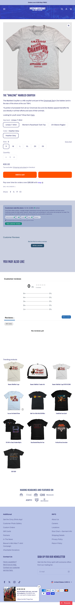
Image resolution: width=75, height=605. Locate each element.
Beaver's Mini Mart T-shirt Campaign (13, 544)
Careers (55, 523)
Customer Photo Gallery (12, 523)
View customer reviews (13, 223)
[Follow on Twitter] (9, 582)
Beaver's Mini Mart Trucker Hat (37, 384)
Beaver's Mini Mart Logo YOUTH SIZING (61, 384)
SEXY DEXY (13, 471)
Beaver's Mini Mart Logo (13, 384)
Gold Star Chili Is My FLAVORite (37, 413)
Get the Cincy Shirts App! (12, 519)
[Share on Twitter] (13, 191)
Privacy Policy (57, 539)
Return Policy (57, 543)
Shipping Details (58, 535)
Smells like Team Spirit (61, 413)
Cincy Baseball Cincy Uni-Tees (37, 442)
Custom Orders (9, 527)
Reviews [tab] (9, 318)
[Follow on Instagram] (14, 582)
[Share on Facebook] (10, 191)
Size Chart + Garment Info (62, 531)
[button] (39, 586)
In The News (8, 539)
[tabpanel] (37, 337)
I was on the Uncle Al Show (13, 413)
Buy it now (55, 175)
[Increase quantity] (14, 157)
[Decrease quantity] (6, 157)
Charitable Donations (11, 550)
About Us (55, 519)
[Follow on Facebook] (4, 582)
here (32, 115)
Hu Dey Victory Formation (61, 442)
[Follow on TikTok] (19, 582)
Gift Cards (7, 531)
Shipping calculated (20, 167)
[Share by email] (20, 191)
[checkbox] (8, 324)
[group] (37, 496)
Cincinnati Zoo (49, 101)
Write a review (37, 245)
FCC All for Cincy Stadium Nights (13, 442)
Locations (55, 527)
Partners (6, 535)
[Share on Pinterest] (17, 191)
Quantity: (6, 152)
